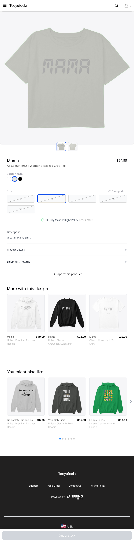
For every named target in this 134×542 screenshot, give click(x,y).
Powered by (58, 496)
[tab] (61, 146)
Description (13, 232)
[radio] (21, 199)
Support (33, 485)
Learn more (86, 220)
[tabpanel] (67, 78)
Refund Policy (97, 485)
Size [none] (9, 191)
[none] (116, 191)
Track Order (53, 485)
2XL (21, 209)
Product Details (16, 249)
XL (113, 198)
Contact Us (75, 485)
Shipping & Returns (18, 261)
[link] (25, 313)
